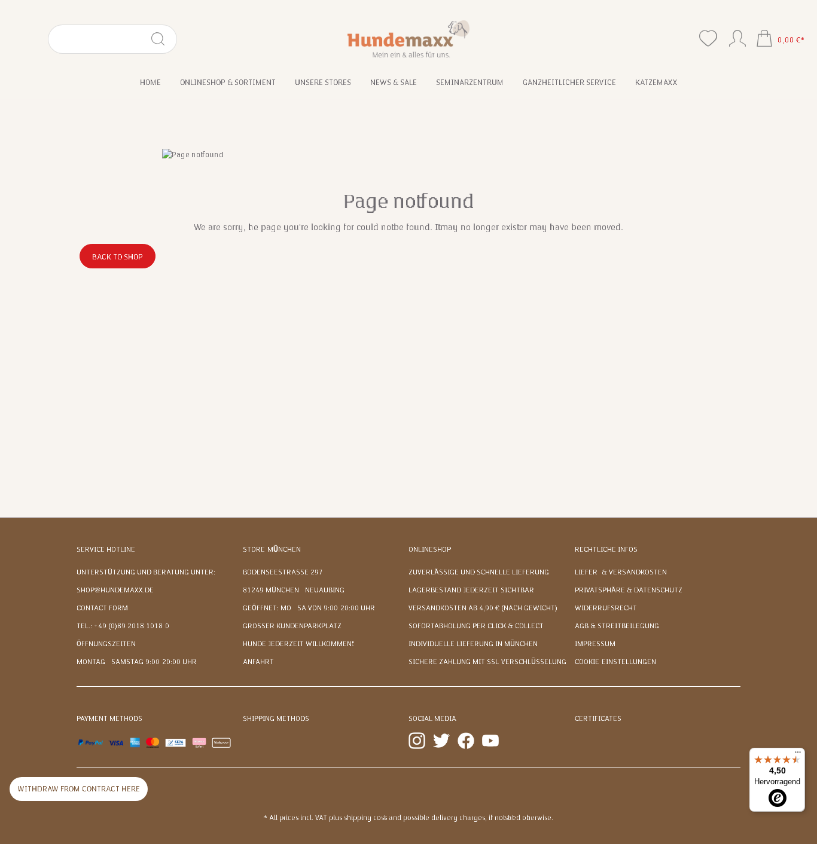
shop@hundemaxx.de (115, 590)
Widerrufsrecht (606, 608)
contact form (102, 608)
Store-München (272, 549)
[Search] (163, 39)
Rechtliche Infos (606, 549)
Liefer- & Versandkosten (621, 572)
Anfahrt (258, 662)
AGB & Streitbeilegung (617, 626)
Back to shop (117, 257)
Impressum (595, 644)
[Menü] (798, 755)
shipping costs (365, 818)
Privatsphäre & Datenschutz (628, 590)
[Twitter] (441, 740)
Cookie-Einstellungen (615, 662)
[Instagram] (416, 740)
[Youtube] (490, 740)
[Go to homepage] (408, 38)
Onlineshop (429, 549)
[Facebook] (466, 740)
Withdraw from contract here (78, 789)
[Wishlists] (708, 38)
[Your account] (737, 36)
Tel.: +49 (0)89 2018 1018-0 (123, 626)
